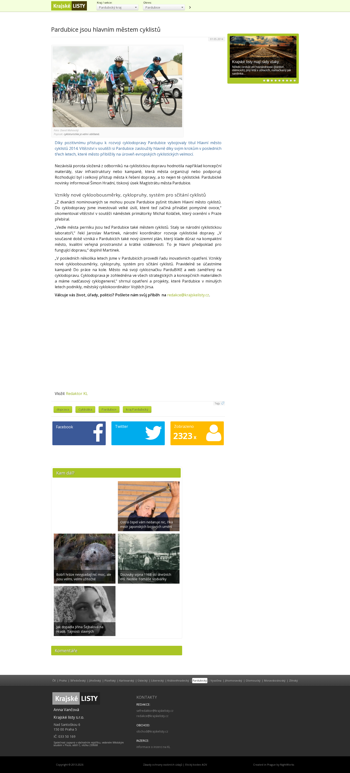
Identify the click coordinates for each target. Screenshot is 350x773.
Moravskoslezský (274, 680)
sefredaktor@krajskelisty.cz (154, 711)
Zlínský (293, 680)
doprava (63, 409)
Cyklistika (85, 409)
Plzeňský (110, 680)
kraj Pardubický (137, 409)
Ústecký (143, 680)
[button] (117, 7)
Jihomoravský (233, 680)
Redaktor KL (77, 393)
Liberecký (157, 680)
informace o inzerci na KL (153, 747)
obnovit (190, 7)
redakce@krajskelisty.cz (188, 295)
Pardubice (109, 409)
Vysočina (215, 680)
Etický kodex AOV (196, 764)
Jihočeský (95, 680)
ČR (54, 680)
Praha (63, 680)
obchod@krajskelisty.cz (152, 731)
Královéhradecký (178, 680)
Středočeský (78, 680)
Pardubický (200, 680)
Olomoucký (253, 680)
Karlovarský (126, 680)
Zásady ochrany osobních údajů (162, 764)
